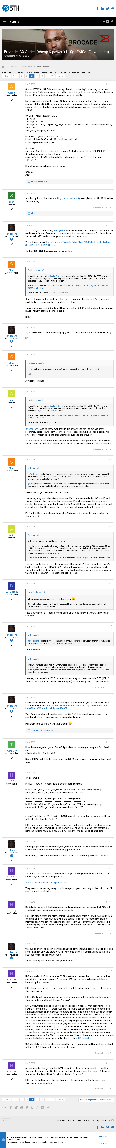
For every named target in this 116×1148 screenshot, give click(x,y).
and (39, 181)
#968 (111, 459)
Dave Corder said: (35, 592)
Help (97, 1120)
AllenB (11, 92)
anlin (11, 400)
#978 (111, 944)
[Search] (112, 22)
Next (59, 76)
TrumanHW (11, 750)
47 (22, 76)
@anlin (54, 230)
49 (32, 76)
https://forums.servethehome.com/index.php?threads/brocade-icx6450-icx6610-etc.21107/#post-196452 (66, 707)
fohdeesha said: (35, 270)
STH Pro (6, 1120)
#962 (111, 193)
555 (51, 76)
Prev (7, 76)
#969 (111, 526)
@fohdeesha (31, 429)
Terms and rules (74, 1120)
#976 (111, 868)
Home (103, 1120)
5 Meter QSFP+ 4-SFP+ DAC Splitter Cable (46, 882)
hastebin (104, 855)
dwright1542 (11, 592)
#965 (111, 327)
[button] (4, 21)
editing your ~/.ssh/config (68, 198)
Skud (11, 270)
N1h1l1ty (11, 781)
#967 (111, 391)
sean (11, 201)
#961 (111, 84)
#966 (111, 354)
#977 (111, 902)
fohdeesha (10, 56)
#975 (111, 841)
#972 (111, 697)
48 (27, 76)
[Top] (109, 1121)
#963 (111, 225)
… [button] (17, 76)
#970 (111, 583)
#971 (111, 626)
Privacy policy (88, 1120)
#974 (111, 773)
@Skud (62, 230)
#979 (111, 971)
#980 (111, 1063)
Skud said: (32, 535)
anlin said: (32, 468)
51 (42, 76)
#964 (111, 262)
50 (37, 76)
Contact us (60, 1120)
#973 (111, 742)
